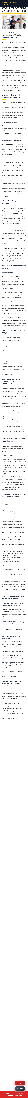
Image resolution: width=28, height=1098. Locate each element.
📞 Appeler (20, 1083)
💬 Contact (20, 1088)
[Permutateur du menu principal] (24, 3)
